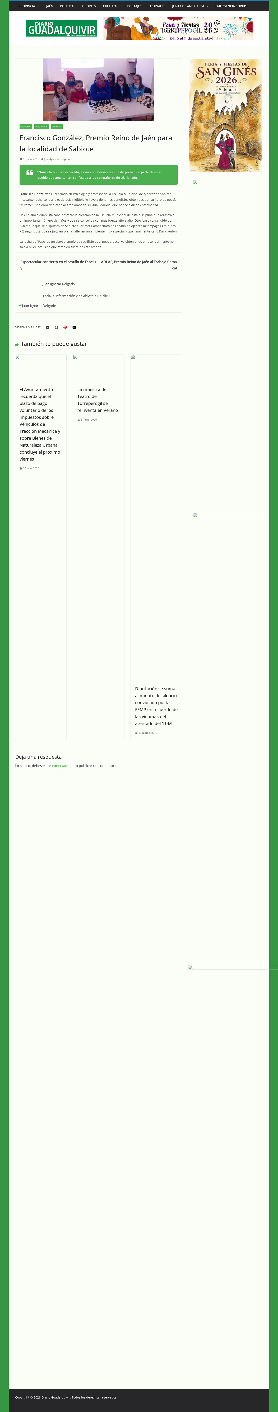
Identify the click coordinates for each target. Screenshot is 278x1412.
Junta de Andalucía (188, 6)
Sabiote (57, 126)
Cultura (110, 6)
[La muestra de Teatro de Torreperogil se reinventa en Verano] (98, 357)
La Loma (25, 126)
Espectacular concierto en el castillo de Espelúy (58, 265)
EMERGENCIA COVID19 (231, 6)
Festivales (157, 6)
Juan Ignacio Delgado (57, 159)
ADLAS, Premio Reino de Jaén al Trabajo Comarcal (139, 265)
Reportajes (133, 6)
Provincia (27, 6)
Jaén (49, 6)
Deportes (88, 6)
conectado (61, 765)
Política (67, 6)
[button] (37, 6)
